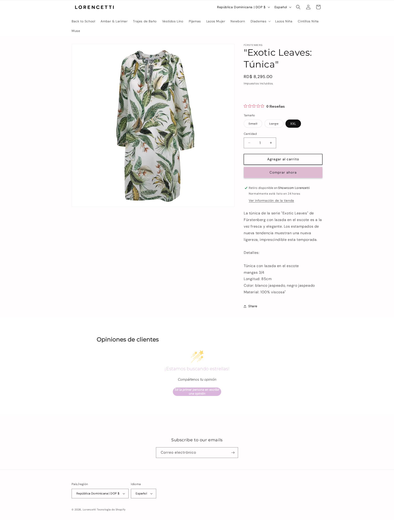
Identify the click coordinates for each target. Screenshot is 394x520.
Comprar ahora (283, 172)
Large (276, 124)
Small (255, 124)
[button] (260, 21)
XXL (293, 124)
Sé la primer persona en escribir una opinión (197, 391)
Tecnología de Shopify (111, 509)
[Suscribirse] (233, 452)
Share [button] (252, 306)
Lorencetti (89, 509)
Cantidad (250, 134)
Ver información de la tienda (271, 200)
